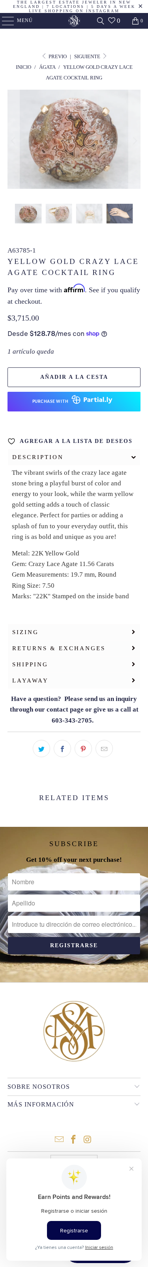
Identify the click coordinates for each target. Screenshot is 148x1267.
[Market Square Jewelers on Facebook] (74, 1140)
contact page (65, 709)
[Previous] (13, 141)
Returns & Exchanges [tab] (58, 648)
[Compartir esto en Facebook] (62, 748)
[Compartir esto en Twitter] (41, 748)
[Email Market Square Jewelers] (60, 1140)
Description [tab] (38, 457)
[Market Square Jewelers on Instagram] (88, 1140)
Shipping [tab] (30, 664)
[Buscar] (100, 21)
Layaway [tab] (30, 680)
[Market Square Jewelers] (74, 21)
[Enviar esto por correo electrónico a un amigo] (104, 748)
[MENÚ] (4, 21)
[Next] (134, 141)
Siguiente (87, 56)
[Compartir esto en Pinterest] (83, 748)
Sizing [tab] (25, 632)
